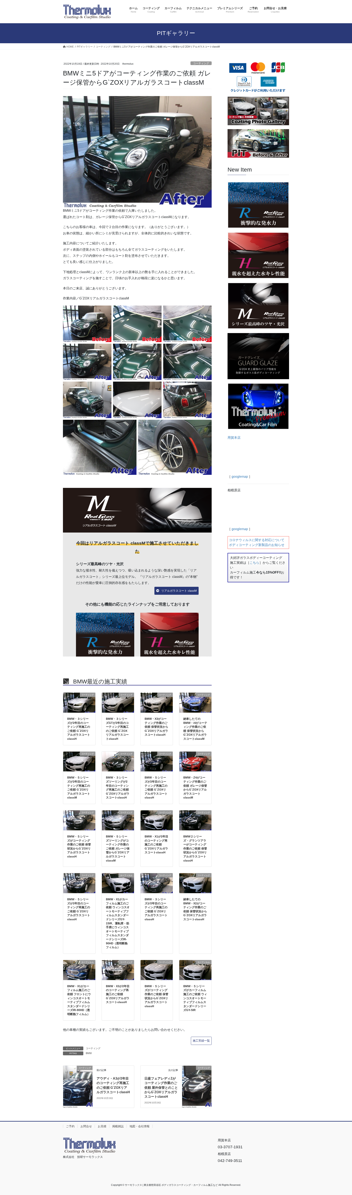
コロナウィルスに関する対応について (256, 540)
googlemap (240, 476)
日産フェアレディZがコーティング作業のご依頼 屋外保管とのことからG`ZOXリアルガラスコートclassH (161, 1088)
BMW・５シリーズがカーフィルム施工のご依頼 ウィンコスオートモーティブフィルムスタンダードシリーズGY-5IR (195, 998)
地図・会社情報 (140, 1126)
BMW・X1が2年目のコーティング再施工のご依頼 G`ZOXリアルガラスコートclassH (156, 844)
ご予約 (70, 1126)
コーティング (201, 63)
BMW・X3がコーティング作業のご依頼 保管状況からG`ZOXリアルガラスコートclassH (156, 726)
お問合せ (86, 1126)
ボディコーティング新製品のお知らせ (256, 545)
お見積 (102, 1126)
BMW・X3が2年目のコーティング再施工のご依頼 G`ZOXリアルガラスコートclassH (118, 994)
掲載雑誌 (118, 1126)
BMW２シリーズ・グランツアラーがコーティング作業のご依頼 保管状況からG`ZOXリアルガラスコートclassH (195, 848)
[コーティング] (77, 1076)
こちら (254, 562)
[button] (176, 591)
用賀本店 (234, 437)
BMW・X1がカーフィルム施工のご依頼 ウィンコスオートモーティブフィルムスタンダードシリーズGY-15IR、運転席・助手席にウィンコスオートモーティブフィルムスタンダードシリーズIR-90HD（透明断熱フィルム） (118, 923)
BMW (89, 1053)
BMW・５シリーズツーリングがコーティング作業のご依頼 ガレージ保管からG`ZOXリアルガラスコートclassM (118, 848)
